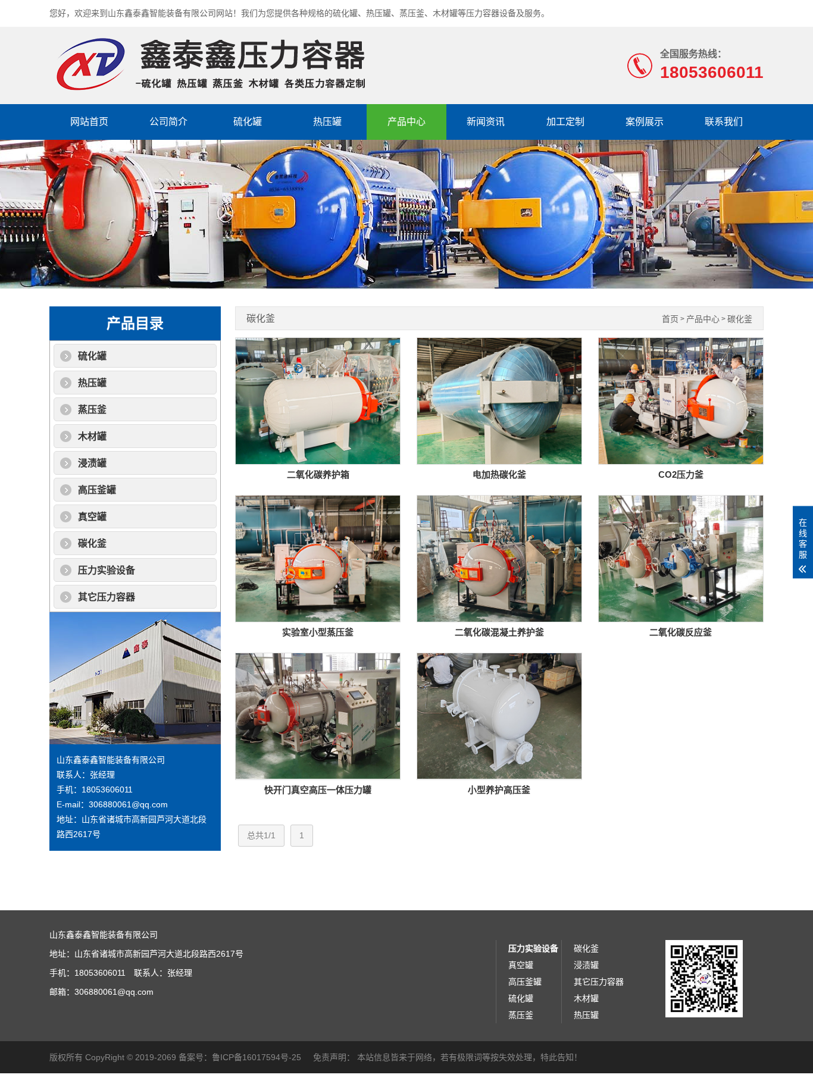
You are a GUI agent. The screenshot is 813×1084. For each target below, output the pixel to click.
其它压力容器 (106, 597)
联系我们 (724, 122)
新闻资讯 (486, 122)
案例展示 (645, 122)
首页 (670, 319)
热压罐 (327, 122)
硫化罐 (247, 122)
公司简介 (168, 122)
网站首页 (89, 122)
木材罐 (92, 436)
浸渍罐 (92, 463)
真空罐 (92, 517)
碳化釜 (92, 543)
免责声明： (334, 1057)
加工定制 (565, 122)
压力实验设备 (106, 570)
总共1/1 (261, 835)
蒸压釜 (92, 410)
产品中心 (406, 122)
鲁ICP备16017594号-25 (256, 1057)
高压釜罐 (97, 490)
